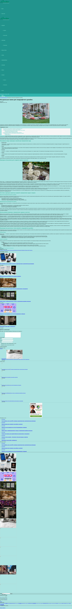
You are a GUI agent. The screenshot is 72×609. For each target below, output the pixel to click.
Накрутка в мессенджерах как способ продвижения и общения (12, 313)
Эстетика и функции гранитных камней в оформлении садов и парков (14, 130)
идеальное (17, 603)
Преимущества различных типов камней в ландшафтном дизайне (13, 133)
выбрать (3, 603)
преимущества (45, 603)
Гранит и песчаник (8, 134)
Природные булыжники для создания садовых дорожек (12, 129)
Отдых (3, 55)
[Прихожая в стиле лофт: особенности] (8, 324)
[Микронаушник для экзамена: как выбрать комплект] (8, 274)
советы (70, 603)
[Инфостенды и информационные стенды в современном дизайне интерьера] (8, 299)
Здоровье (3, 40)
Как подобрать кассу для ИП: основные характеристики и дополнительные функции (17, 263)
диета (6, 603)
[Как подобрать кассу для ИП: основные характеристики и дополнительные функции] (6, 368)
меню (22, 603)
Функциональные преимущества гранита (11, 131)
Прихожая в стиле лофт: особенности (7, 326)
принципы (56, 603)
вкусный (1, 603)
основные (26, 603)
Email (1, 340)
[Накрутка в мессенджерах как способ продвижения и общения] (8, 312)
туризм (2, 604)
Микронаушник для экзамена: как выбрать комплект (10, 276)
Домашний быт (5, 97)
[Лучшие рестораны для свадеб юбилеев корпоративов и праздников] (8, 287)
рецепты (65, 603)
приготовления (53, 603)
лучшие (19, 603)
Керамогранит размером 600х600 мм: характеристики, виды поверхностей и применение (15, 359)
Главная (4, 30)
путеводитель (60, 603)
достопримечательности (12, 603)
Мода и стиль (4, 50)
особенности (30, 603)
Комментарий (2, 337)
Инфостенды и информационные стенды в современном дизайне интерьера (15, 301)
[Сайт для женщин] (4, 19)
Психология (5, 45)
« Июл (1, 601)
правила (42, 603)
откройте (34, 603)
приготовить (49, 603)
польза (39, 603)
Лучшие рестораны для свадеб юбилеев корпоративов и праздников (14, 288)
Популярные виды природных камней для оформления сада (12, 128)
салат (68, 603)
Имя (1, 338)
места (24, 603)
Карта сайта (5, 35)
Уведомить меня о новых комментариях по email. (8, 343)
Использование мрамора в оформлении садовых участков (12, 132)
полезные (37, 603)
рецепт (63, 603)
